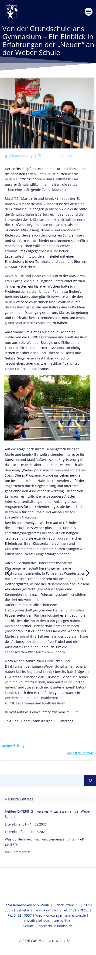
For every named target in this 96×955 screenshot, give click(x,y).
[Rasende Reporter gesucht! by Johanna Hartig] (8, 573)
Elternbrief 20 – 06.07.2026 (26, 831)
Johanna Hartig (21, 155)
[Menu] (89, 12)
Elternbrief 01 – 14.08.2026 (26, 824)
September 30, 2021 (58, 155)
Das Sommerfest (18, 852)
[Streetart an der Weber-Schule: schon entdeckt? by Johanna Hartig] (87, 573)
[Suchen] (90, 780)
